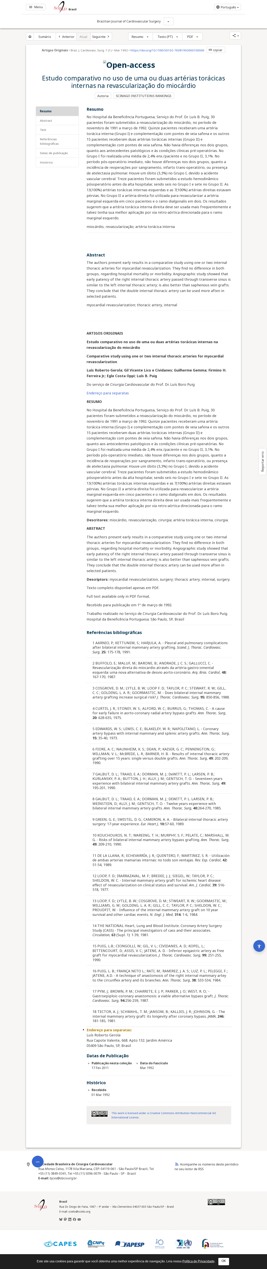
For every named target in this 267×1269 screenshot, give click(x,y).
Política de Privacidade (198, 1261)
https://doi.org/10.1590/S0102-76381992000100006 (167, 50)
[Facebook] (74, 1219)
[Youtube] (79, 1219)
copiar (215, 50)
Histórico (46, 162)
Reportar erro (262, 461)
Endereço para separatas (108, 393)
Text (43, 130)
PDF (190, 37)
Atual (84, 37)
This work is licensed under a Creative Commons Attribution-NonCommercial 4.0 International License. (163, 1115)
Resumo (137, 37)
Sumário (45, 37)
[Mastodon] (65, 1219)
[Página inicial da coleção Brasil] (40, 1210)
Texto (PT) (165, 37)
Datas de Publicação (54, 153)
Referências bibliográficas (49, 141)
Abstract (46, 120)
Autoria (102, 96)
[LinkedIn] (69, 1219)
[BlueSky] (60, 1219)
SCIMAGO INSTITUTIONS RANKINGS (144, 96)
